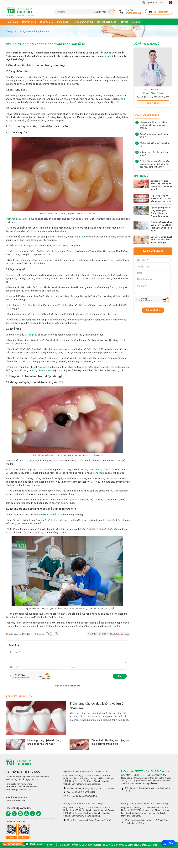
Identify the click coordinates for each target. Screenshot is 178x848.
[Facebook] (8, 813)
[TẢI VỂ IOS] (11, 829)
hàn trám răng (44, 455)
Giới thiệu (13, 21)
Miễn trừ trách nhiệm (16, 797)
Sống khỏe (62, 21)
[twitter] (51, 634)
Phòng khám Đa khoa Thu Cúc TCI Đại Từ (84, 803)
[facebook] (47, 634)
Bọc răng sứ (12, 275)
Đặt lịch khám (153, 106)
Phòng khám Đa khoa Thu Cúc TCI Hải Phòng (144, 803)
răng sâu (106, 56)
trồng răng (98, 472)
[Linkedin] (20, 813)
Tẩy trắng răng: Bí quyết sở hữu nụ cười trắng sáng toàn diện (161, 201)
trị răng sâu (31, 334)
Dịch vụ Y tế (46, 21)
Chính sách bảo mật (16, 800)
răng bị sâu (80, 236)
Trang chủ (11, 31)
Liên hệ (136, 21)
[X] (14, 813)
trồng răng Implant (41, 370)
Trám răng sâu (13, 218)
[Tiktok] (32, 813)
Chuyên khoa (29, 21)
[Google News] (38, 813)
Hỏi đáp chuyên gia (83, 21)
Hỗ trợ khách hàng (106, 21)
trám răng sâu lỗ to (49, 514)
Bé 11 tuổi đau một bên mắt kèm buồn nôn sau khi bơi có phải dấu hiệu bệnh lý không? (155, 167)
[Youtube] (26, 813)
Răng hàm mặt (41, 31)
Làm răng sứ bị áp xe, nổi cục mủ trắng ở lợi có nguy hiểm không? (154, 128)
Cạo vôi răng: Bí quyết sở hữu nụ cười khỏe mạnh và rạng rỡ (161, 243)
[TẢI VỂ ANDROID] (23, 829)
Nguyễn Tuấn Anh (153, 93)
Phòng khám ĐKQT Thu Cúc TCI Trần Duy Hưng (145, 771)
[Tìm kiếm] (112, 11)
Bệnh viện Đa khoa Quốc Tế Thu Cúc (85, 771)
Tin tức (124, 21)
